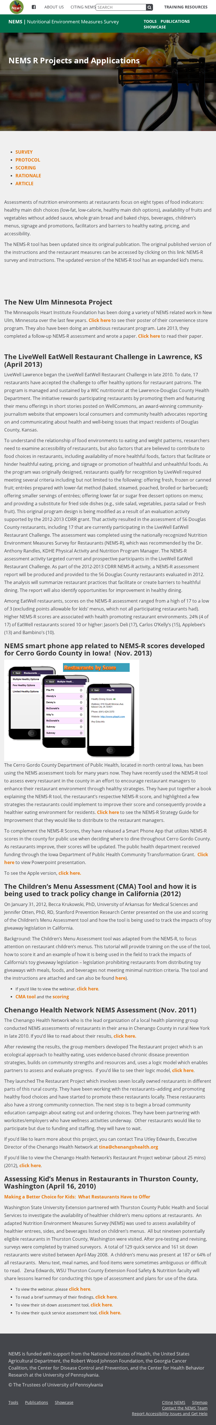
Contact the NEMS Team (185, 1408)
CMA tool (25, 997)
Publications (175, 21)
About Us (54, 7)
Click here (100, 320)
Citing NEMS (83, 7)
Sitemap (200, 1402)
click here (87, 989)
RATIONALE (28, 176)
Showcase (155, 27)
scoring (61, 997)
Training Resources (186, 7)
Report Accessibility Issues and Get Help (170, 1413)
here (120, 978)
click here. (69, 873)
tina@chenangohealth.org (128, 1147)
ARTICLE (24, 183)
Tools (150, 21)
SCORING (25, 168)
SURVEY (24, 152)
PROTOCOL (27, 160)
